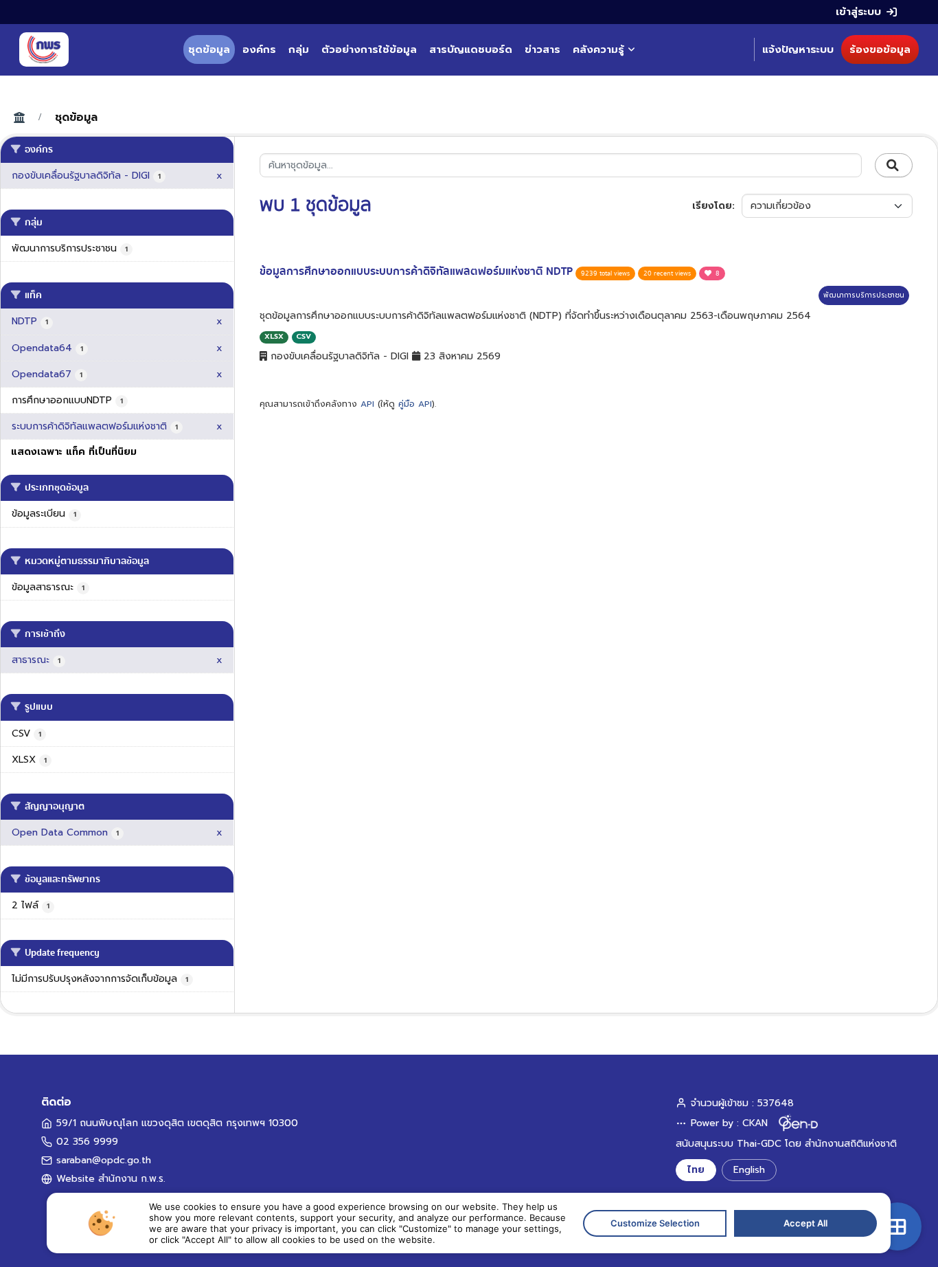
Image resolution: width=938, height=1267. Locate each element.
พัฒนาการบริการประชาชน (863, 295)
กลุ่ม (298, 49)
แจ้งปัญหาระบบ (798, 49)
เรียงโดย (712, 206)
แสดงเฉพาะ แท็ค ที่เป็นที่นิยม (74, 452)
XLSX (274, 336)
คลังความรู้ (598, 49)
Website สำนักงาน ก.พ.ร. (110, 1178)
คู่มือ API (415, 404)
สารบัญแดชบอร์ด (470, 49)
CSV (303, 336)
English (749, 1170)
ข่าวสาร (542, 49)
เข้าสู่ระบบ (858, 11)
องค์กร (259, 49)
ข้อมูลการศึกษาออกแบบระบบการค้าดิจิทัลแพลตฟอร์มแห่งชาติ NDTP (417, 271)
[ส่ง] (894, 165)
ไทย (696, 1170)
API (367, 404)
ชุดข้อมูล (209, 49)
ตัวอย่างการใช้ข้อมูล (369, 49)
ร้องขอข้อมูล (880, 49)
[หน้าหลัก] (44, 49)
